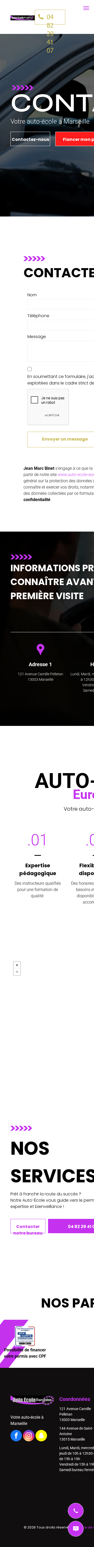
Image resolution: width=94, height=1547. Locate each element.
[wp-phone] (76, 1517)
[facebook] (16, 1436)
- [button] (17, 971)
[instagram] (28, 1436)
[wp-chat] (76, 1535)
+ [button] (17, 965)
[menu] (86, 8)
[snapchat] (41, 1436)
